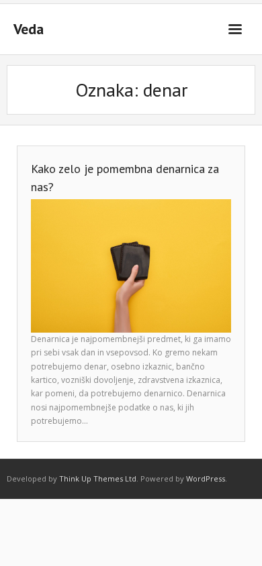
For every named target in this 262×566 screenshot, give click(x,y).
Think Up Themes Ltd (97, 478)
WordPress (205, 478)
